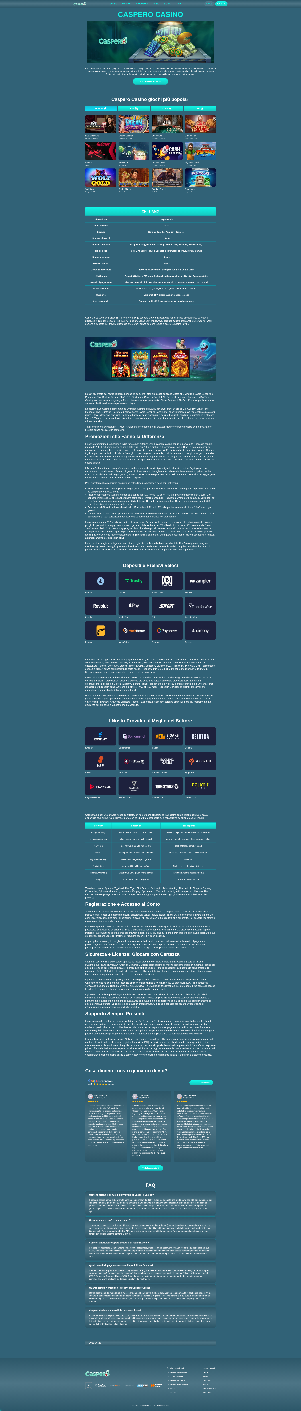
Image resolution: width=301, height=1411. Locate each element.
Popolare (99, 108)
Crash (165, 108)
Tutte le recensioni (150, 1168)
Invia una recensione (201, 1083)
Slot (198, 108)
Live (132, 108)
